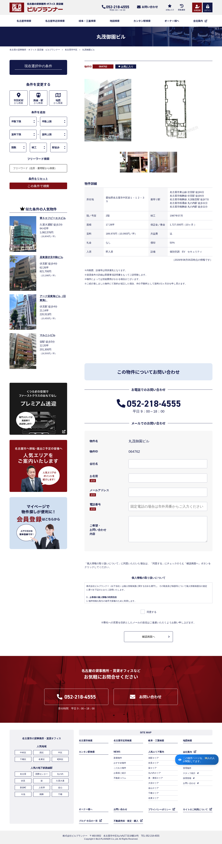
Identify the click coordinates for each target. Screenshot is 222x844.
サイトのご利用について (195, 809)
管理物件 (187, 768)
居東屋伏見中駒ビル (51, 257)
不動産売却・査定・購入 (126, 821)
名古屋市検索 (24, 21)
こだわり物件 (120, 768)
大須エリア (153, 783)
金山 (60, 787)
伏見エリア (153, 763)
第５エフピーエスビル (53, 217)
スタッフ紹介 (189, 773)
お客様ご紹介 (120, 773)
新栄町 (23, 787)
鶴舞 (42, 794)
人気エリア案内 (156, 751)
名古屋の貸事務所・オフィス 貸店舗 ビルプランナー (35, 49)
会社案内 (187, 752)
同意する (151, 612)
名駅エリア (153, 758)
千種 (60, 794)
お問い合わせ (189, 783)
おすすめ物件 (120, 763)
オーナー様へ (172, 21)
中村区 (23, 752)
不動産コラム (120, 778)
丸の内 (60, 774)
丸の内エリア (154, 773)
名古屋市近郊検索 (55, 21)
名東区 (42, 759)
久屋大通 (60, 781)
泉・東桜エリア (155, 778)
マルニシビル (47, 335)
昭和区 (60, 759)
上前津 (42, 787)
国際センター (41, 774)
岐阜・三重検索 (87, 21)
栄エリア (152, 768)
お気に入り (127, 66)
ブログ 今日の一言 (88, 821)
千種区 (23, 759)
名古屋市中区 (71, 49)
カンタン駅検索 (142, 21)
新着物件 (118, 758)
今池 (23, 794)
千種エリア (153, 793)
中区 (60, 752)
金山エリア (153, 788)
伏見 (23, 781)
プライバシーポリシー (159, 809)
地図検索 (114, 21)
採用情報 (187, 778)
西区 (42, 752)
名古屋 (23, 774)
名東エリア (153, 798)
